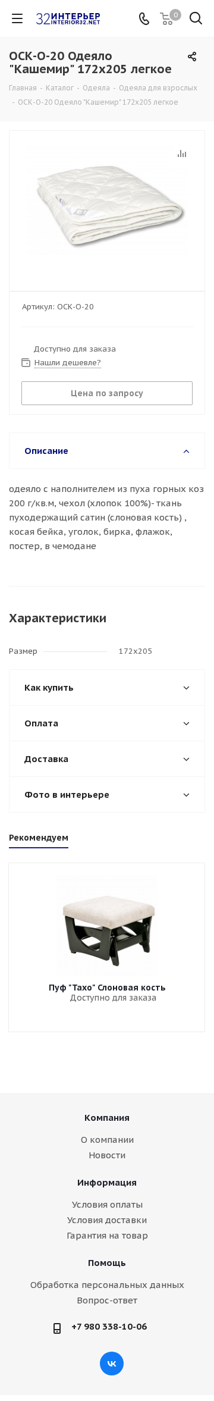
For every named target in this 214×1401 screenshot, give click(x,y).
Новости (107, 1155)
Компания (107, 1117)
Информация (107, 1182)
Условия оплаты (107, 1204)
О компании (107, 1139)
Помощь (107, 1262)
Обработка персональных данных (107, 1284)
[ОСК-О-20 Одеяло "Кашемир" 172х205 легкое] (107, 205)
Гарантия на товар (107, 1235)
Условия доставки (107, 1220)
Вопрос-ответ (107, 1300)
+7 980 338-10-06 (109, 1326)
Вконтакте (112, 1363)
